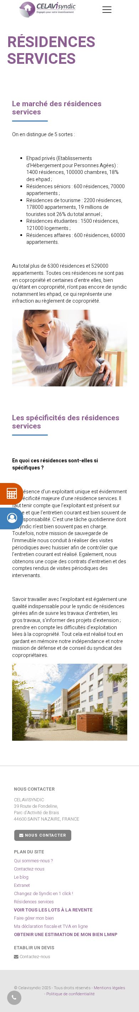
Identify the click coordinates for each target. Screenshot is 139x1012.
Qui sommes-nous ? (33, 861)
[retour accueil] (47, 9)
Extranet (22, 885)
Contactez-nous (29, 869)
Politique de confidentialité (70, 994)
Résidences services (34, 902)
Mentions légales (109, 988)
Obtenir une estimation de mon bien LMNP (65, 934)
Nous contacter (45, 835)
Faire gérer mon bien (34, 918)
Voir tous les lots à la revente (53, 910)
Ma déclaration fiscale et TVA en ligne (51, 926)
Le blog (21, 877)
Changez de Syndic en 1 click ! (43, 893)
